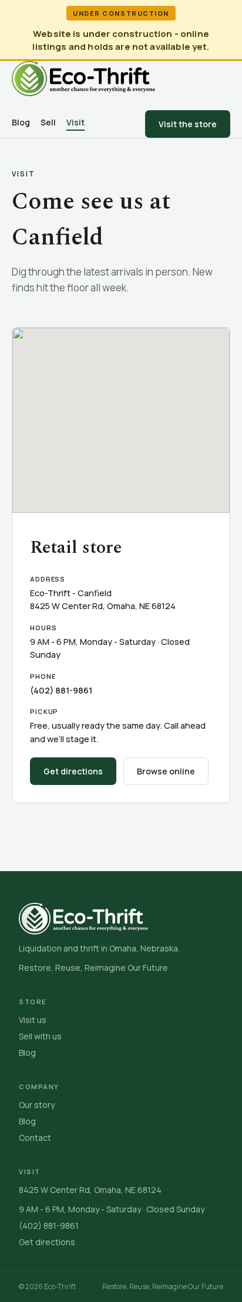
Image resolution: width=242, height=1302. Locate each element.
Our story (37, 1104)
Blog (21, 122)
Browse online (166, 771)
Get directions (73, 771)
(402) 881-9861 (61, 690)
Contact (35, 1137)
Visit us (32, 1019)
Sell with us (40, 1036)
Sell (48, 122)
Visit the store (188, 124)
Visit (75, 122)
